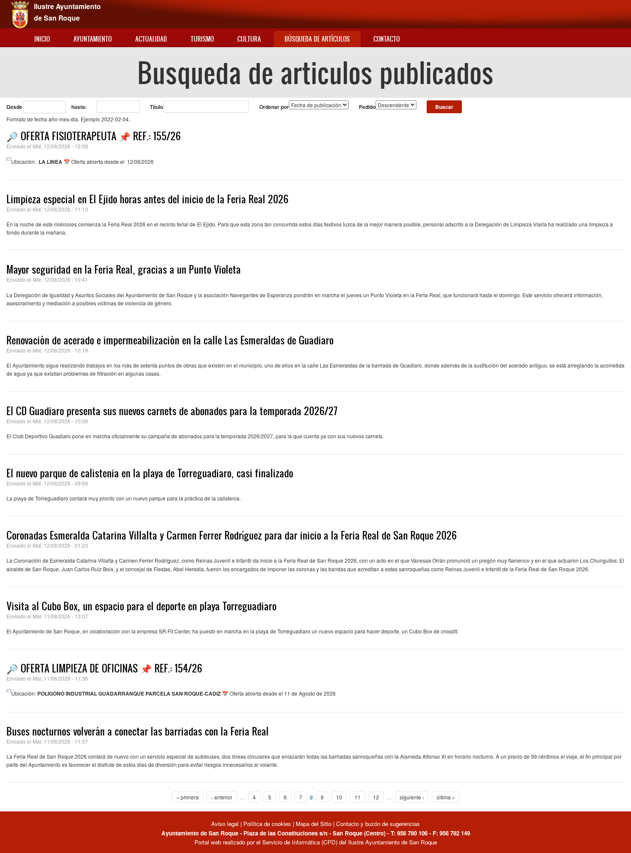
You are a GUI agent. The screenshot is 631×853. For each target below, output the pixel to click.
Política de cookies (267, 824)
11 (358, 797)
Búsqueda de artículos (317, 38)
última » (446, 797)
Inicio (42, 38)
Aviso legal (225, 824)
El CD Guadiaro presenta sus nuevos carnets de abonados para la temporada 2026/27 (171, 411)
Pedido (367, 107)
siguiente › (412, 797)
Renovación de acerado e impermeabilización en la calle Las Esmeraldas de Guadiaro (170, 340)
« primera (187, 797)
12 (376, 797)
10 (339, 797)
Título (156, 107)
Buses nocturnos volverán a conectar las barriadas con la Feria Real (137, 731)
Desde (14, 107)
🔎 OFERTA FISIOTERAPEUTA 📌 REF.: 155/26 (93, 136)
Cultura (249, 38)
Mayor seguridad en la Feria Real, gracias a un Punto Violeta (123, 269)
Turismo (202, 38)
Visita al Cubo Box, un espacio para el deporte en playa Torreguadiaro (141, 606)
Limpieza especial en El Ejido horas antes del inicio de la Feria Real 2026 (147, 199)
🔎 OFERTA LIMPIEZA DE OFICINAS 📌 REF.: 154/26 (104, 668)
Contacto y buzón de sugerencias (378, 824)
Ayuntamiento (92, 38)
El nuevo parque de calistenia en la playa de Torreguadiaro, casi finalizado (149, 473)
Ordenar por (274, 107)
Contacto (386, 38)
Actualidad (151, 38)
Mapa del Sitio (313, 824)
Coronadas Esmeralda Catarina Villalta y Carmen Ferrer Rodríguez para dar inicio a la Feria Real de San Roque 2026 (231, 535)
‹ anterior (221, 797)
